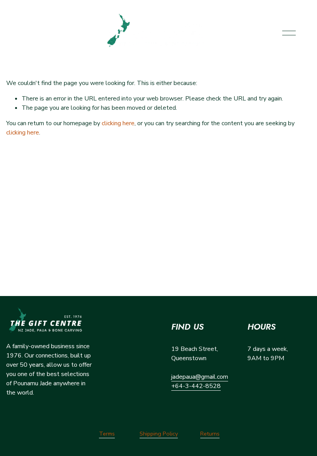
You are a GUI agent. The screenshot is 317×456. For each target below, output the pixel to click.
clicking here (118, 123)
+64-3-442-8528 (196, 386)
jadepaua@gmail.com (199, 377)
